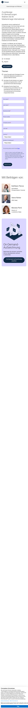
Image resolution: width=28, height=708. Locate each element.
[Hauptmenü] (25, 2)
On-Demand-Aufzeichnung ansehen (14, 260)
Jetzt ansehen (7, 66)
